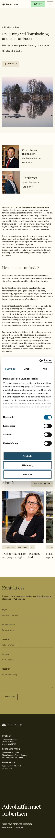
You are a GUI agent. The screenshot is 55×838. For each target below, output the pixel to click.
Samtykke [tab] (10, 369)
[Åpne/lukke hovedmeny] (50, 4)
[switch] (48, 426)
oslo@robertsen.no (43, 596)
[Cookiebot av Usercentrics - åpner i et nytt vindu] (39, 361)
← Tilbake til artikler (10, 27)
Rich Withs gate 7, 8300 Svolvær (14, 755)
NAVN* (4, 610)
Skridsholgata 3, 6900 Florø (12, 757)
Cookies (19, 827)
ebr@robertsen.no (31, 158)
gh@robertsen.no (31, 182)
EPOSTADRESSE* (8, 625)
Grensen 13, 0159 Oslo (10, 753)
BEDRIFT (5, 654)
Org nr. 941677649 (9, 744)
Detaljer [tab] (27, 369)
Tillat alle (27, 456)
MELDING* (6, 669)
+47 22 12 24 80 (18, 599)
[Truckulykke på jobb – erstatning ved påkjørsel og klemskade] (23, 525)
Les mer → (27, 163)
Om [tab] (45, 369)
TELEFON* (6, 639)
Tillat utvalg (27, 465)
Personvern (7, 827)
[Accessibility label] (42, 484)
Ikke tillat (27, 474)
